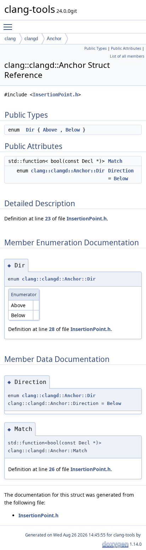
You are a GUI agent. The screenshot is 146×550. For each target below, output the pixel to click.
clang (10, 38)
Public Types (95, 48)
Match (115, 161)
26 (52, 469)
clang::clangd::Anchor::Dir (68, 170)
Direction (121, 170)
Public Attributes (126, 48)
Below (73, 130)
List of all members (127, 56)
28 (52, 329)
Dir (30, 130)
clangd (31, 38)
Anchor (54, 38)
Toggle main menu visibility (9, 26)
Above (50, 130)
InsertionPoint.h (55, 94)
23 (48, 218)
